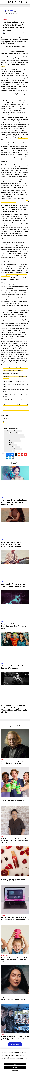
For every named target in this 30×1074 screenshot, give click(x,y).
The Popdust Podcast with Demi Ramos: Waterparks (14, 667)
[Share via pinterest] (22, 454)
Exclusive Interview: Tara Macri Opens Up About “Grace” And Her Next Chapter (14, 999)
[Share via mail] (13, 457)
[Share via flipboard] (25, 454)
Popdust (5, 10)
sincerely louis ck (8, 448)
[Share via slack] (10, 457)
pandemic (17, 446)
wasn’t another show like (18, 102)
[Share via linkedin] (7, 457)
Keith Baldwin (8, 33)
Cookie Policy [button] (6, 1058)
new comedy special (9, 440)
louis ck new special (9, 436)
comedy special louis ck (10, 430)
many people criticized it (9, 194)
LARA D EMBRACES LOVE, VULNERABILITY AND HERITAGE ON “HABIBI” (12, 544)
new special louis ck (9, 442)
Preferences (15, 1070)
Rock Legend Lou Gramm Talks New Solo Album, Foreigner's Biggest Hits (14, 762)
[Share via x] (16, 454)
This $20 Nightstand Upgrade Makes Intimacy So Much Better (13, 880)
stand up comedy (17, 448)
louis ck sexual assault (20, 436)
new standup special (9, 446)
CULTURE (11, 10)
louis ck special (8, 438)
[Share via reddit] (19, 454)
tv (13, 450)
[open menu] (3, 2)
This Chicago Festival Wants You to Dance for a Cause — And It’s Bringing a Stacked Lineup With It (15, 1038)
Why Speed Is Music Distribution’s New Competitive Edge (14, 626)
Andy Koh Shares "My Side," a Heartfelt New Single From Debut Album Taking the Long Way (14, 840)
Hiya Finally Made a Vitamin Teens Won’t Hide (14, 801)
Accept (15, 1064)
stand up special (8, 450)
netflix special (16, 438)
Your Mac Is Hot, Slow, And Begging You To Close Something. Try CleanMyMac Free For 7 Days (15, 919)
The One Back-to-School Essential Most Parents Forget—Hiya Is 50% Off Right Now (14, 959)
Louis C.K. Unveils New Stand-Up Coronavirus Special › (14, 381)
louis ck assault (13, 432)
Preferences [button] (11, 1060)
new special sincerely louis (10, 444)
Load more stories (15, 1044)
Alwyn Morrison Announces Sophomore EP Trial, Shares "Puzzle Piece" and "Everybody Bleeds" (14, 708)
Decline (15, 1067)
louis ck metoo (20, 434)
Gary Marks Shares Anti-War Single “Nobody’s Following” (13, 585)
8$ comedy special (13, 428)
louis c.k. (7, 432)
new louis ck (17, 440)
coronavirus (19, 430)
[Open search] (26, 2)
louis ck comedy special (10, 434)
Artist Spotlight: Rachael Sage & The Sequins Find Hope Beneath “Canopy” (14, 502)
